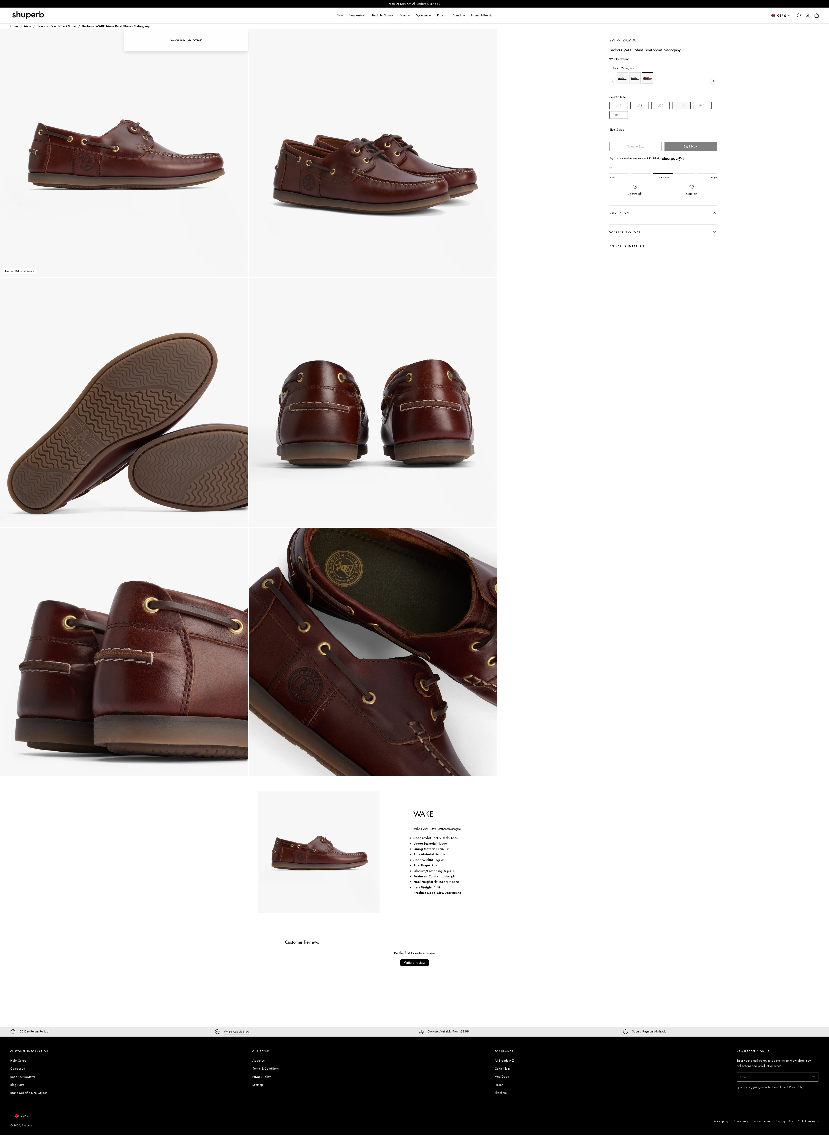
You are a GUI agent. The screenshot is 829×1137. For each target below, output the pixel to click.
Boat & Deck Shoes (63, 26)
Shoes (41, 26)
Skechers (501, 1092)
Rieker (499, 1084)
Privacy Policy (261, 1076)
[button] (799, 15)
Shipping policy (784, 1121)
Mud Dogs (502, 1076)
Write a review (414, 962)
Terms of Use (779, 1087)
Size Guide (616, 129)
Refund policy (721, 1121)
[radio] (622, 78)
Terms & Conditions (265, 1068)
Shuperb (27, 1125)
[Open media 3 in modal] (240, 286)
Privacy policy (741, 1121)
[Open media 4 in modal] (489, 286)
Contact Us (17, 1068)
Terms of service (762, 1121)
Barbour (417, 829)
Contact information (808, 1121)
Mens (27, 26)
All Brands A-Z (504, 1060)
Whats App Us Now (236, 1031)
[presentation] (713, 81)
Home (14, 26)
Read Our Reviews (22, 1076)
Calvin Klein (502, 1068)
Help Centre (18, 1060)
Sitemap (257, 1084)
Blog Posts (17, 1084)
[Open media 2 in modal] (489, 36)
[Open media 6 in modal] (489, 535)
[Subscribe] (813, 1076)
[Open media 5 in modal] (240, 535)
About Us (258, 1060)
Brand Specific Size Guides (28, 1092)
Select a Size (617, 97)
